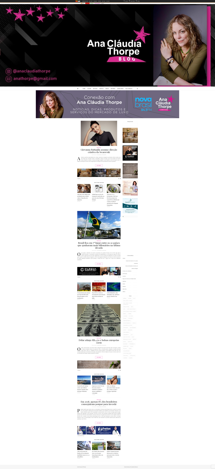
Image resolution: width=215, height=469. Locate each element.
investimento (126, 332)
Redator (79, 178)
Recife (132, 346)
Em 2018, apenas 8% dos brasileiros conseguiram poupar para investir (99, 403)
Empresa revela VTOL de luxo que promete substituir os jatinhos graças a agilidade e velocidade (98, 389)
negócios (130, 341)
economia (130, 318)
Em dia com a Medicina (127, 271)
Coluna (89, 88)
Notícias (95, 88)
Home (84, 88)
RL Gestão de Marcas (134, 466)
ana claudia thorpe (127, 300)
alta (134, 298)
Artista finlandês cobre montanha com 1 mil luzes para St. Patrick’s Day (113, 294)
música (134, 339)
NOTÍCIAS (87, 3)
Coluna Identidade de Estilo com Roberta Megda (131, 267)
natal (124, 341)
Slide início (124, 289)
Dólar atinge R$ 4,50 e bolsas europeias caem (99, 341)
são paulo (125, 355)
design (124, 318)
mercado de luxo (127, 339)
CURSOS (99, 1)
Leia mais (99, 165)
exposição (125, 327)
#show (129, 298)
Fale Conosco (128, 88)
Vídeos (107, 88)
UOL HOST (91, 1)
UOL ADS (107, 1)
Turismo (125, 357)
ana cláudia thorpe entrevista (127, 304)
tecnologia (132, 355)
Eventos (101, 88)
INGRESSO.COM (85, 1)
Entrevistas (125, 273)
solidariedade (126, 350)
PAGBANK (95, 1)
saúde (130, 348)
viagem (130, 357)
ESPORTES (91, 3)
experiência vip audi (127, 325)
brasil (124, 313)
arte (132, 306)
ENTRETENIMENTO (97, 3)
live (132, 334)
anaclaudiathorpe (81, 435)
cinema (129, 313)
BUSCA (126, 1)
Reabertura (125, 346)
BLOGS (102, 3)
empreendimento (127, 320)
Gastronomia (133, 327)
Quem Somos (120, 88)
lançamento (126, 334)
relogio (125, 348)
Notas (124, 283)
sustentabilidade (127, 353)
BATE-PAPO (133, 1)
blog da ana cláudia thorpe (129, 311)
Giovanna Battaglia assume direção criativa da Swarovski (99, 151)
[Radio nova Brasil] (107, 117)
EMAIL (139, 1)
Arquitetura (126, 306)
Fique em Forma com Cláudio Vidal (129, 278)
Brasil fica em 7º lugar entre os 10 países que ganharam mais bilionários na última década (99, 245)
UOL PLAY (103, 1)
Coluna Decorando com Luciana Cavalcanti (132, 262)
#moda (124, 298)
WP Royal (84, 466)
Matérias (113, 88)
